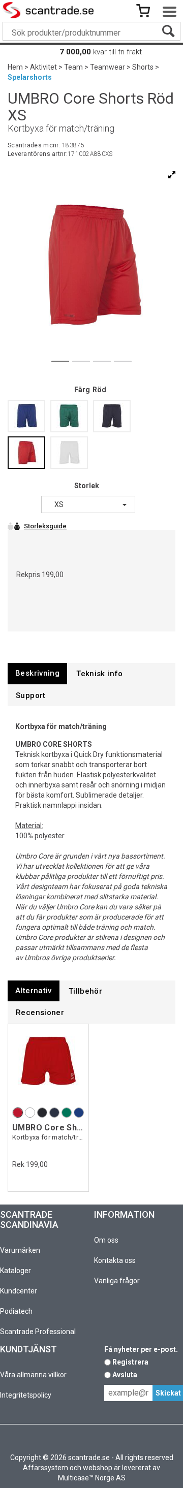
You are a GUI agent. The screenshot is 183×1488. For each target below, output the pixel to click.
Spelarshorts (30, 77)
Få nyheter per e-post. (141, 1349)
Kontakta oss (115, 1260)
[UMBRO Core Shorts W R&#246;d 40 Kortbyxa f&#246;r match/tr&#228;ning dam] (48, 1066)
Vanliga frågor (117, 1281)
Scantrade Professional (38, 1331)
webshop (97, 1468)
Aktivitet (43, 67)
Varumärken (20, 1250)
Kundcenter (18, 1291)
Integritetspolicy (25, 1395)
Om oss (106, 1240)
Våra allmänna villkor (33, 1375)
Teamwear (107, 67)
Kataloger (15, 1271)
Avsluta (124, 1375)
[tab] (37, 673)
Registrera (130, 1362)
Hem (15, 67)
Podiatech (16, 1311)
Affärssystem (45, 1468)
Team (73, 67)
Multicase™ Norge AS (92, 1478)
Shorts (143, 67)
